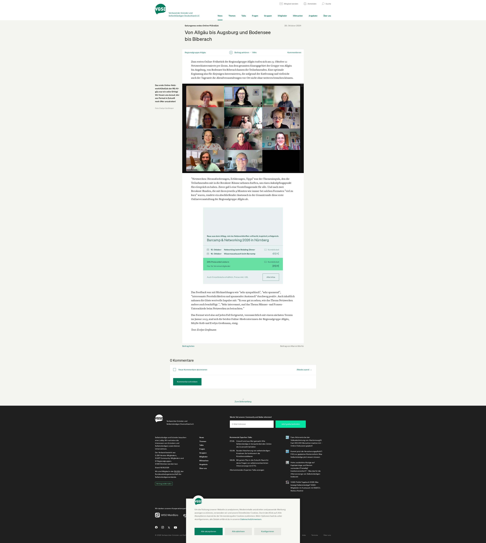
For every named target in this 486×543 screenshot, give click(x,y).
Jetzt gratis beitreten (290, 424)
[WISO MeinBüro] (166, 516)
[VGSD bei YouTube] (175, 528)
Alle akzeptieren (208, 531)
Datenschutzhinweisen (250, 519)
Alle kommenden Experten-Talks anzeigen (247, 470)
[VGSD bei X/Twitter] (169, 528)
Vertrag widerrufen (163, 483)
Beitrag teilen (188, 346)
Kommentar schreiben (187, 381)
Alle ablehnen (238, 531)
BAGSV (177, 471)
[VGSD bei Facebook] (156, 528)
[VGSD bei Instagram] (163, 528)
